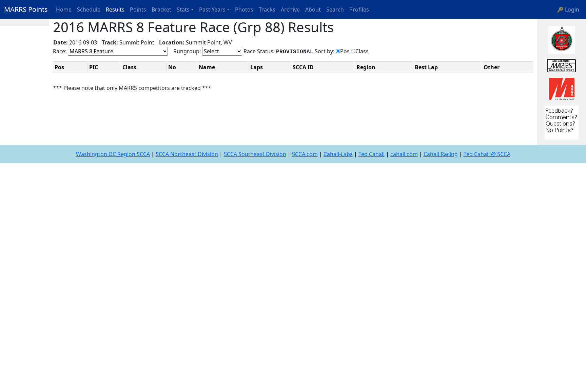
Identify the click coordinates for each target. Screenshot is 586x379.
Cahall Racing (441, 154)
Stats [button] (183, 9)
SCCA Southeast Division (255, 154)
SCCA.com (305, 154)
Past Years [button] (212, 9)
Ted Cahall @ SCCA (487, 154)
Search (335, 9)
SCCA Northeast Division (187, 154)
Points (138, 9)
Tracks (267, 9)
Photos (244, 9)
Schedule (88, 9)
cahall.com (404, 154)
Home (64, 9)
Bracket (161, 9)
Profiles (359, 9)
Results (115, 9)
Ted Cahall (371, 154)
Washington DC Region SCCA (113, 154)
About (313, 9)
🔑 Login (568, 9)
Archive (290, 9)
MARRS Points (26, 9)
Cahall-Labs (338, 154)
